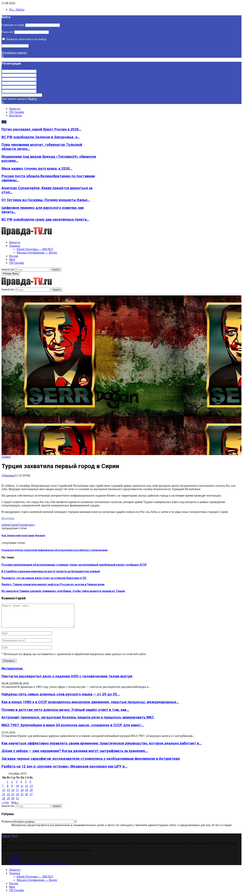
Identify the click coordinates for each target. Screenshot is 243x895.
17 (17, 790)
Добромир (8, 475)
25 (22, 794)
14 (3, 790)
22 (8, 794)
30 (12, 798)
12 (26, 785)
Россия (13, 256)
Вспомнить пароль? (14, 52)
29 (8, 798)
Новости (14, 108)
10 (17, 785)
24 (17, 794)
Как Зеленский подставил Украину (23, 535)
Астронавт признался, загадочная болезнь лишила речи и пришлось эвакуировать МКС (78, 717)
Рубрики (7, 821)
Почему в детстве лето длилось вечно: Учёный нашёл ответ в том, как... (65, 710)
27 (31, 794)
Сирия (13, 524)
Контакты (15, 115)
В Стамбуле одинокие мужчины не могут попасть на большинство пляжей (51, 571)
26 (26, 794)
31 (17, 798)
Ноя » (15, 802)
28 (3, 798)
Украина (14, 245)
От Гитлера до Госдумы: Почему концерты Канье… (46, 200)
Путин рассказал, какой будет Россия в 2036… (41, 129)
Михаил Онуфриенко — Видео (37, 252)
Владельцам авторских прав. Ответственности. (39, 863)
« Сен (5, 802)
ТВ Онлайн (16, 112)
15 (8, 790)
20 (31, 790)
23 (12, 794)
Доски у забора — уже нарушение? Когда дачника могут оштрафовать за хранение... (75, 751)
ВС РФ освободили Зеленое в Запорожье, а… (41, 137)
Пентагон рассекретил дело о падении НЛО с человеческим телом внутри (67, 676)
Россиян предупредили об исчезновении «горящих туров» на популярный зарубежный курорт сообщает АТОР (74, 564)
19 (26, 790)
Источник (8, 518)
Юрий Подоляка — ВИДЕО (35, 249)
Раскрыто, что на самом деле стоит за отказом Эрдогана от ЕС (44, 577)
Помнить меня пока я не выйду (26, 39)
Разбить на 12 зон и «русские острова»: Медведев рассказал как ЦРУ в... (64, 766)
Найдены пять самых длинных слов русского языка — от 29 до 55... (61, 694)
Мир (12, 259)
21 (3, 794)
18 (22, 790)
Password (7, 32)
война (5, 524)
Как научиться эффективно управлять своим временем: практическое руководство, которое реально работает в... (102, 743)
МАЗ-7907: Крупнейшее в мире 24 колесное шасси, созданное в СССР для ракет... (73, 725)
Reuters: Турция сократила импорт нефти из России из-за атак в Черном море (53, 584)
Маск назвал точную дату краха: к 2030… (37, 168)
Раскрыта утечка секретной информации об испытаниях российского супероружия (55, 550)
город (31, 524)
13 (31, 785)
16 (12, 790)
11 (22, 785)
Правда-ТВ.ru (9, 835)
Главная (14, 856)
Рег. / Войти (16, 9)
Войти (33, 98)
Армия (6, 456)
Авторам (15, 859)
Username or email (13, 25)
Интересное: (12, 668)
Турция (22, 524)
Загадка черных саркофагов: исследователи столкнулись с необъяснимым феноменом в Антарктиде (91, 759)
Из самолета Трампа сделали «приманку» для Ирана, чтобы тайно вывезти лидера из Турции (63, 591)
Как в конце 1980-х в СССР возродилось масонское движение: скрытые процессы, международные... (90, 702)
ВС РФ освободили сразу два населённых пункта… (45, 219)
